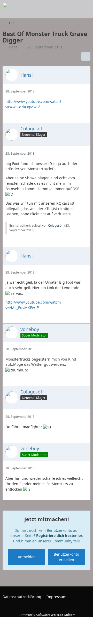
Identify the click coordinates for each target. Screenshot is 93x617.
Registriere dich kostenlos (59, 535)
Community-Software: (47, 615)
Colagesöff (56, 225)
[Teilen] (85, 56)
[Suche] (60, 6)
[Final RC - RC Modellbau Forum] (27, 6)
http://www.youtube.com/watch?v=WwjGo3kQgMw (33, 104)
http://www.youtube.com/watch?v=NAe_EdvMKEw (33, 305)
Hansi (14, 47)
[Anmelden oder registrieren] (73, 6)
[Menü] (86, 6)
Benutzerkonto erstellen (66, 557)
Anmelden (27, 556)
